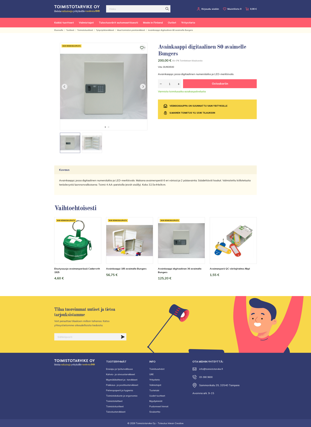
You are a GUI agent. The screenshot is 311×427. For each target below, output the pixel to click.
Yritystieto (188, 22)
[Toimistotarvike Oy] (77, 9)
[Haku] (167, 9)
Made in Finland (153, 22)
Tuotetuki (154, 390)
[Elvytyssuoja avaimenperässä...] (96, 229)
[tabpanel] (103, 86)
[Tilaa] (123, 336)
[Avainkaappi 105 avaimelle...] (148, 229)
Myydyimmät (155, 401)
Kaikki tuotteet (64, 22)
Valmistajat (86, 22)
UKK (151, 374)
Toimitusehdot (156, 369)
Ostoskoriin (220, 83)
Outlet (172, 22)
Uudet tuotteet (157, 395)
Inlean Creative (176, 423)
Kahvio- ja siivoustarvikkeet (120, 374)
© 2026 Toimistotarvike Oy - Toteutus (147, 423)
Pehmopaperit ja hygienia (119, 390)
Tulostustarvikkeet (115, 411)
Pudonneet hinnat (158, 406)
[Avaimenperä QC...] (252, 229)
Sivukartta (154, 411)
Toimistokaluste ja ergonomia (121, 395)
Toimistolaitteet (114, 401)
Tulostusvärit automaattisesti (118, 22)
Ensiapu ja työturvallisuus (119, 369)
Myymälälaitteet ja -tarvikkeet (121, 379)
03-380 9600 (206, 377)
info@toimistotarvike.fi (211, 369)
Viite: (160, 67)
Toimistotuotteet (115, 406)
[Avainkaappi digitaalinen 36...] (200, 229)
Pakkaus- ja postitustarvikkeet (122, 385)
